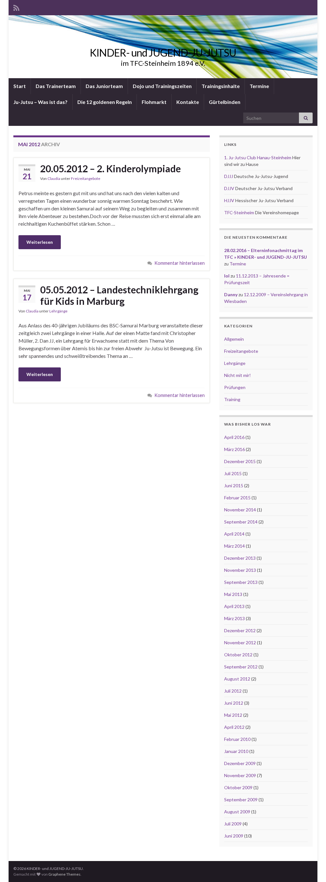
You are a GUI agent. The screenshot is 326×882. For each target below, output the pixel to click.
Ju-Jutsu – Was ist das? (40, 102)
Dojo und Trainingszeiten (162, 86)
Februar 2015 (237, 497)
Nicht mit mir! (237, 375)
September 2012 (241, 666)
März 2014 (234, 546)
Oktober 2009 (238, 787)
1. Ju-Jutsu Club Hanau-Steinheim (257, 157)
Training (232, 399)
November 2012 (240, 642)
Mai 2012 (233, 715)
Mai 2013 (233, 594)
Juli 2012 (233, 691)
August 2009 (237, 811)
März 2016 (234, 449)
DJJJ (228, 176)
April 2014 (234, 534)
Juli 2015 (233, 473)
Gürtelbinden (224, 102)
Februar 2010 (237, 739)
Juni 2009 (233, 835)
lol (227, 275)
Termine (259, 86)
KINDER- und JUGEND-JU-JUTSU (163, 52)
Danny (230, 294)
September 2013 (241, 582)
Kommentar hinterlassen (179, 263)
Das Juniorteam (104, 86)
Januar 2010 (236, 751)
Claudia (53, 178)
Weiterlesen (39, 242)
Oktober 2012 (238, 654)
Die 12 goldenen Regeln (104, 102)
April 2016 (234, 437)
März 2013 (234, 618)
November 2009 (240, 775)
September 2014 (241, 521)
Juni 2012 (233, 703)
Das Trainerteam (56, 86)
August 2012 (237, 678)
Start (19, 86)
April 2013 (234, 606)
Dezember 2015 (240, 461)
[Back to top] (312, 868)
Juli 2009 (233, 823)
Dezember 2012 (240, 630)
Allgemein (234, 339)
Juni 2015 (233, 485)
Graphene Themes (64, 874)
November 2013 (240, 570)
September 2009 (241, 799)
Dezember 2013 (240, 558)
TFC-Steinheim (239, 212)
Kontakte (187, 102)
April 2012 (234, 727)
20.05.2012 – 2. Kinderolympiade (110, 168)
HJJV (229, 200)
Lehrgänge (58, 311)
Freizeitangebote (85, 178)
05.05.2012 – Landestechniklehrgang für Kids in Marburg (119, 295)
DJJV (229, 188)
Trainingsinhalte (221, 86)
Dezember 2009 (240, 763)
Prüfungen (234, 387)
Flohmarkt (154, 102)
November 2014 (240, 509)
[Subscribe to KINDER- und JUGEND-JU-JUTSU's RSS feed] (16, 6)
